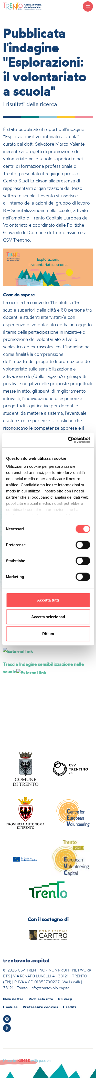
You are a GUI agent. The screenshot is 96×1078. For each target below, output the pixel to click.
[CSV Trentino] (70, 769)
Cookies (10, 1007)
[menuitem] (13, 999)
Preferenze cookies (40, 1007)
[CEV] (70, 813)
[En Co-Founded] (25, 858)
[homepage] (22, 6)
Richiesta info (41, 999)
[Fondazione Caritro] (48, 935)
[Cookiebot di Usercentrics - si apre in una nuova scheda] (68, 440)
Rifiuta (48, 633)
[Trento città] (48, 889)
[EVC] (70, 858)
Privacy (65, 999)
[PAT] (25, 813)
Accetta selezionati (48, 617)
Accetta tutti (48, 600)
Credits (69, 1007)
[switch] (83, 545)
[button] (88, 6)
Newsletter (13, 999)
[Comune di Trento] (25, 769)
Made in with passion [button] (27, 1060)
